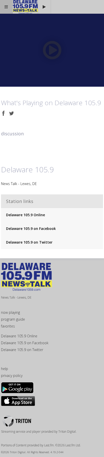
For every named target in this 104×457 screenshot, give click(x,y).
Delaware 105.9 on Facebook (31, 228)
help (4, 368)
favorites (8, 326)
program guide (13, 319)
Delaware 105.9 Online (25, 214)
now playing (10, 312)
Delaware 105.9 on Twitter (29, 242)
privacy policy (11, 375)
